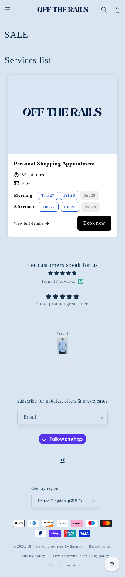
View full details (28, 223)
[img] (62, 273)
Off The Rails (39, 546)
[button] (7, 9)
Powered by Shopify (66, 546)
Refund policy (100, 546)
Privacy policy (33, 556)
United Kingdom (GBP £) (60, 501)
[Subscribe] (100, 417)
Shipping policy (96, 556)
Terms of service (64, 556)
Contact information (65, 565)
